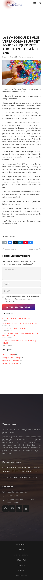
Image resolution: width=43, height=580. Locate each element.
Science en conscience (10, 363)
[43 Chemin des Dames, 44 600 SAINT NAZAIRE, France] (4, 501)
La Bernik (21, 544)
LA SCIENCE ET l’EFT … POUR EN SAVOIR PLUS (19, 323)
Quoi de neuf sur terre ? (11, 360)
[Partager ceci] (10, 242)
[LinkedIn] (19, 508)
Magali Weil (21, 560)
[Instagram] (26, 508)
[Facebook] (5, 508)
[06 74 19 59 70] (4, 495)
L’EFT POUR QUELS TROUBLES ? (14, 328)
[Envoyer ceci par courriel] (4, 242)
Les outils (21, 565)
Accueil (21, 550)
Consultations (21, 575)
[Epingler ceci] (25, 242)
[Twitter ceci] (15, 242)
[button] (40, 3)
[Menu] (34, 3)
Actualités (21, 570)
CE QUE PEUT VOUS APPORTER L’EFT (16, 318)
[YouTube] (12, 508)
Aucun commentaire (26, 57)
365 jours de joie (8, 354)
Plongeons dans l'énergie (11, 357)
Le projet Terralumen (21, 555)
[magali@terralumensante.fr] (4, 492)
